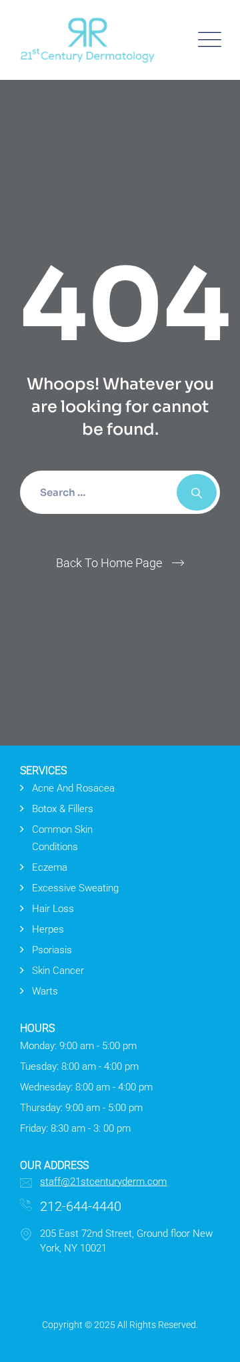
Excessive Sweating (75, 888)
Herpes (48, 929)
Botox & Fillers (62, 809)
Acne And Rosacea (73, 788)
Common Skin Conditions (62, 838)
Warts (45, 991)
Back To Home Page (109, 563)
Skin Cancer (58, 971)
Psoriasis (52, 950)
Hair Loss (53, 909)
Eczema (49, 867)
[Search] (197, 492)
